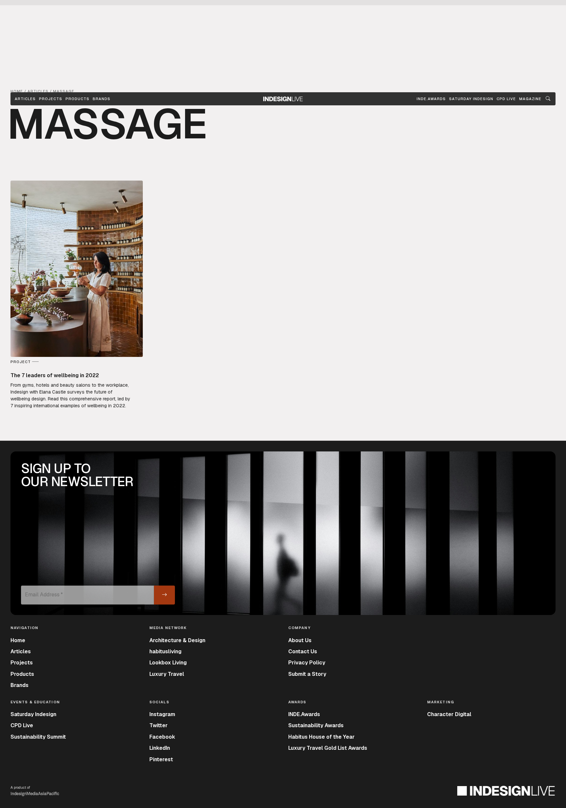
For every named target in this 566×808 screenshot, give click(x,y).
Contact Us (302, 651)
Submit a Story (307, 674)
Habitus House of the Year (321, 736)
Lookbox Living (168, 662)
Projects (50, 99)
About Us (299, 640)
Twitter (158, 725)
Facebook (162, 736)
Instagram (162, 714)
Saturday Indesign (33, 714)
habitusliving (165, 651)
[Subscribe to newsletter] (164, 595)
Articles (25, 99)
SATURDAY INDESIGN (471, 99)
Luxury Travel (166, 674)
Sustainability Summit (38, 736)
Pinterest (161, 759)
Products (77, 99)
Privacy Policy (306, 662)
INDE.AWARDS (431, 99)
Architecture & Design (177, 640)
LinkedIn (159, 748)
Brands (101, 99)
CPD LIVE (506, 99)
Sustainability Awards (316, 725)
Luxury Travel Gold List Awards (327, 748)
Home (17, 640)
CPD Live (21, 725)
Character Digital (449, 714)
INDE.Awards (304, 714)
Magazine (530, 99)
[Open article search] (548, 99)
